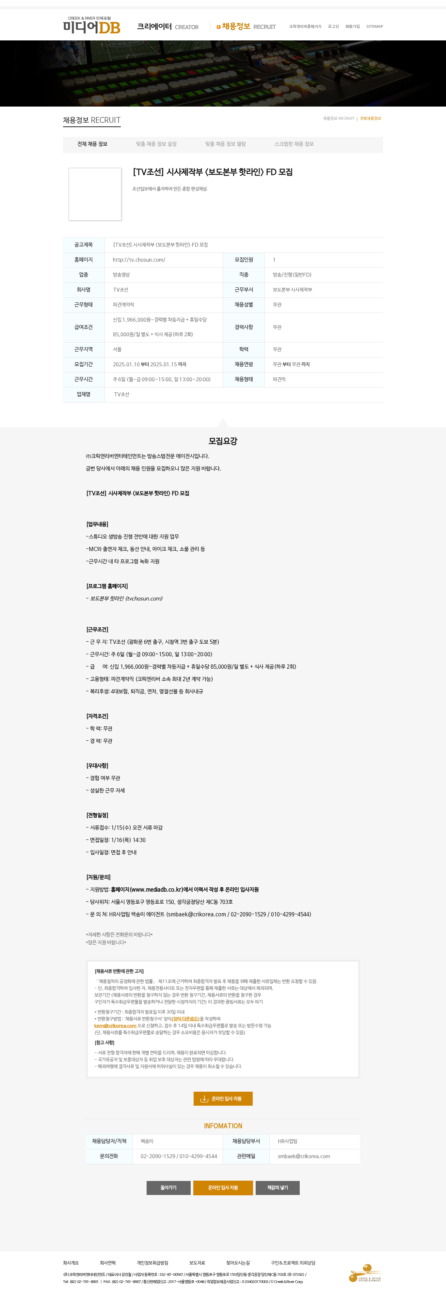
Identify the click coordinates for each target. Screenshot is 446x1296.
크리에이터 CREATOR (162, 26)
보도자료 (197, 1263)
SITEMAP (374, 26)
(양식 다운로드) (185, 1019)
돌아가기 (168, 1188)
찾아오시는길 (238, 1263)
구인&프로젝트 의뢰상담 (293, 1263)
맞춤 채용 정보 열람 (225, 144)
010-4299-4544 (290, 915)
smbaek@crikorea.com (197, 915)
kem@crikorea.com (115, 1026)
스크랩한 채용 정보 (294, 144)
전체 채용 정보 (92, 144)
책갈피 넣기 (277, 1188)
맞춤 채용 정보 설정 (156, 144)
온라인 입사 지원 (226, 1099)
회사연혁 (108, 1263)
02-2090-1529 (248, 915)
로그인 (333, 26)
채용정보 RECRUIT (243, 26)
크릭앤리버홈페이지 (305, 26)
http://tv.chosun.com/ (139, 260)
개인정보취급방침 (152, 1263)
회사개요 (71, 1263)
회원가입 (352, 26)
